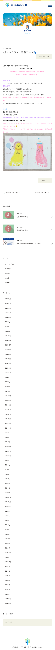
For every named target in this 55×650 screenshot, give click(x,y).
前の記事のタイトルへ (13, 193)
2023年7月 (8, 469)
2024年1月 (7, 442)
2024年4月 (8, 428)
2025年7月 (8, 359)
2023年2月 (7, 488)
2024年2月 (8, 437)
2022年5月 (8, 529)
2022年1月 (7, 548)
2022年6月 (8, 525)
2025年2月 (8, 382)
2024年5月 (8, 423)
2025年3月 (8, 377)
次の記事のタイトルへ (42, 193)
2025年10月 (8, 345)
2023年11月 (8, 451)
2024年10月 (8, 400)
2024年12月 (8, 391)
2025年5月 (8, 368)
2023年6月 (8, 474)
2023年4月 (8, 479)
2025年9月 (8, 349)
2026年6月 (8, 308)
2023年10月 (8, 455)
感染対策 (7, 273)
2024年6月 (8, 419)
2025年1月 (7, 386)
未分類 (7, 278)
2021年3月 (7, 585)
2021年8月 (7, 571)
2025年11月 (8, 340)
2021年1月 (7, 594)
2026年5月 (8, 312)
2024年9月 (8, 405)
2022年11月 (8, 502)
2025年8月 (8, 354)
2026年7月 (8, 303)
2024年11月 (8, 396)
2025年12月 (8, 336)
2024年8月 (8, 409)
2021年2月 (7, 589)
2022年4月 (8, 534)
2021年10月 (8, 562)
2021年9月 (7, 566)
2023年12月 (8, 446)
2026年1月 (7, 331)
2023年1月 (7, 492)
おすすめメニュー (44, 56)
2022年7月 (8, 520)
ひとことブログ (9, 264)
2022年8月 (8, 515)
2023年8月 (8, 465)
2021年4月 (7, 580)
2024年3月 (8, 432)
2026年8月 (8, 299)
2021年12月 (8, 552)
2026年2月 (8, 326)
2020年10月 (8, 603)
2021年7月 (7, 575)
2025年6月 (8, 363)
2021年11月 (8, 557)
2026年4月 (8, 317)
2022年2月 (7, 543)
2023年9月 (8, 460)
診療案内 (7, 282)
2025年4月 (8, 372)
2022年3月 (7, 539)
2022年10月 (8, 506)
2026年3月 (8, 322)
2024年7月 (8, 414)
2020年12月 (8, 599)
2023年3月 (7, 483)
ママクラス (8, 269)
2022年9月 (8, 511)
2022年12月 (8, 497)
